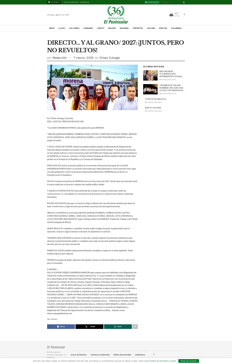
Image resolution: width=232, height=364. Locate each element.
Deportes (138, 28)
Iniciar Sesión (153, 2)
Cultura (151, 28)
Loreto (100, 28)
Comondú (88, 28)
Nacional (124, 28)
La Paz (62, 28)
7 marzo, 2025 (83, 57)
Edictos (163, 28)
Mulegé (112, 28)
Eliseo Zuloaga (109, 57)
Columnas (176, 28)
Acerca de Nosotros (71, 2)
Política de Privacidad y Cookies (163, 361)
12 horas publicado (154, 102)
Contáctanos (84, 2)
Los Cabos (74, 28)
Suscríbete (55, 2)
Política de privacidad (122, 355)
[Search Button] (183, 2)
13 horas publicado (154, 111)
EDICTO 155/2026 (153, 108)
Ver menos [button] (52, 319)
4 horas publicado (168, 79)
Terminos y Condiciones (100, 355)
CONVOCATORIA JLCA (155, 99)
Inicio (51, 28)
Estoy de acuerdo (189, 361)
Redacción (60, 57)
